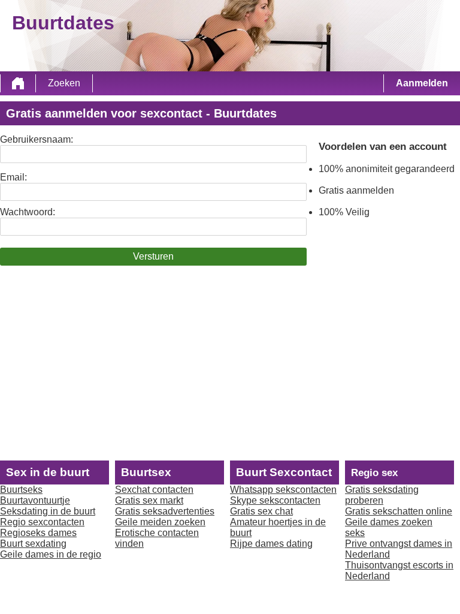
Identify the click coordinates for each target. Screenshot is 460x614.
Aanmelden (422, 83)
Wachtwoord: (27, 212)
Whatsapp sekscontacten (283, 489)
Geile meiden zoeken (160, 522)
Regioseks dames (38, 533)
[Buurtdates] (18, 83)
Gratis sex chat (261, 511)
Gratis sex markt (149, 500)
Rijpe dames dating (271, 543)
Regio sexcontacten (42, 522)
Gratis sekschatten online (398, 511)
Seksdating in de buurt (47, 511)
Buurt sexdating (33, 543)
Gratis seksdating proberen (382, 494)
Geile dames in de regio (50, 554)
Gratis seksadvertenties (164, 511)
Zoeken (64, 83)
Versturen (153, 256)
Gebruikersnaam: (36, 139)
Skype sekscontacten (275, 500)
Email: (13, 177)
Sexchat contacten (154, 489)
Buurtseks (21, 489)
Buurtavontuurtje (35, 500)
